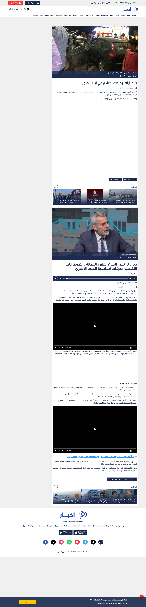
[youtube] (77, 542)
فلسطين (104, 15)
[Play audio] (56, 278)
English (15, 9)
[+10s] (134, 278)
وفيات (35, 15)
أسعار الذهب (125, 15)
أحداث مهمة (49, 15)
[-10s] (130, 278)
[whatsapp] (69, 542)
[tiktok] (93, 542)
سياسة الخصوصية (103, 603)
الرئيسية (135, 15)
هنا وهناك (67, 15)
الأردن (117, 15)
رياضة (75, 15)
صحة (111, 15)
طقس (97, 15)
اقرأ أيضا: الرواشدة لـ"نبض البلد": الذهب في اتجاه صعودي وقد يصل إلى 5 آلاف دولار (100, 456)
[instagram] (61, 542)
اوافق (27, 602)
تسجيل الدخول (32, 3)
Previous (57, 186)
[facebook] (45, 542)
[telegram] (85, 542)
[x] (53, 542)
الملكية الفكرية (72, 552)
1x (60, 278)
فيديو (41, 15)
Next (54, 186)
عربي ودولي (89, 15)
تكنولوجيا (59, 15)
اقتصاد (81, 15)
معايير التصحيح (62, 552)
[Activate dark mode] (26, 9)
